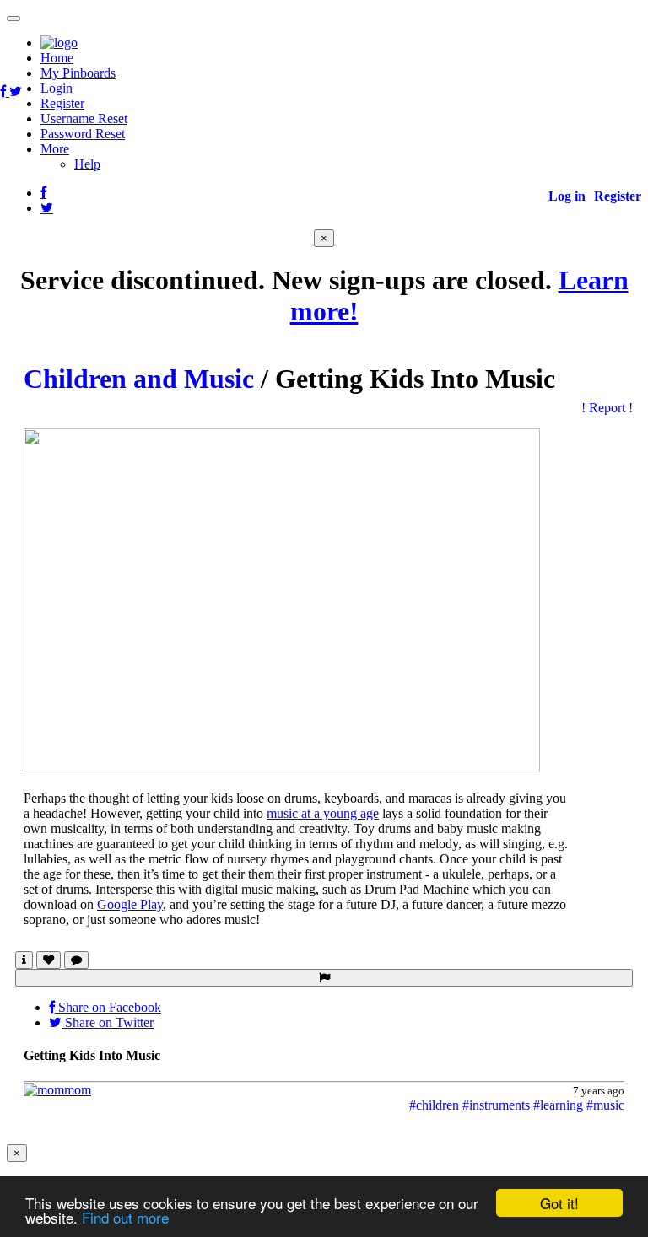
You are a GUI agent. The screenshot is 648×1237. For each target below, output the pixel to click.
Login (56, 88)
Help (87, 164)
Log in (567, 196)
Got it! (559, 1202)
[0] (48, 960)
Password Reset (82, 133)
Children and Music (139, 378)
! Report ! (607, 408)
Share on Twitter (108, 1022)
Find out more (125, 1217)
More (54, 149)
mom (77, 1090)
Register (62, 103)
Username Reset (83, 118)
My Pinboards (78, 73)
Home (56, 58)
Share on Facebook (108, 1007)
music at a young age (323, 813)
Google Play (130, 904)
